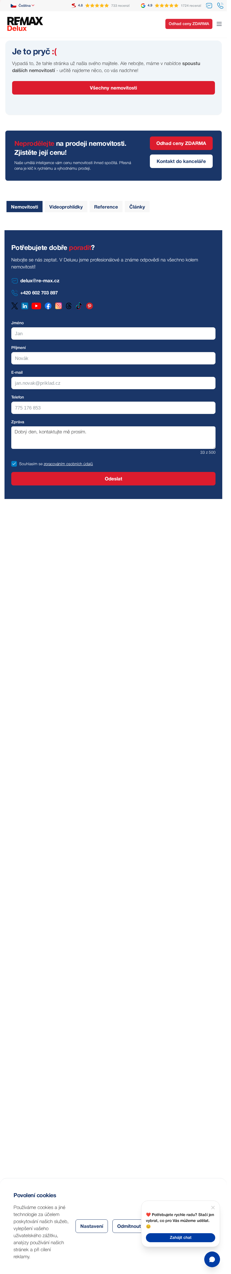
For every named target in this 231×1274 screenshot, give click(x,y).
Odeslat (113, 479)
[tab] (24, 207)
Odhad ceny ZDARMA (189, 24)
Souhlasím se (31, 464)
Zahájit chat (181, 1238)
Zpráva (17, 422)
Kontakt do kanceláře (181, 162)
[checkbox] (14, 464)
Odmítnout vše (133, 1226)
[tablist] (77, 206)
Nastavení (91, 1226)
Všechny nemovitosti (113, 88)
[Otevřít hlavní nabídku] (219, 23)
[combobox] (23, 5)
